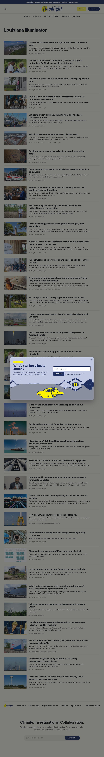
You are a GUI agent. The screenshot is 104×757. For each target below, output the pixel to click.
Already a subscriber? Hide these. (73, 374)
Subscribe (59, 373)
